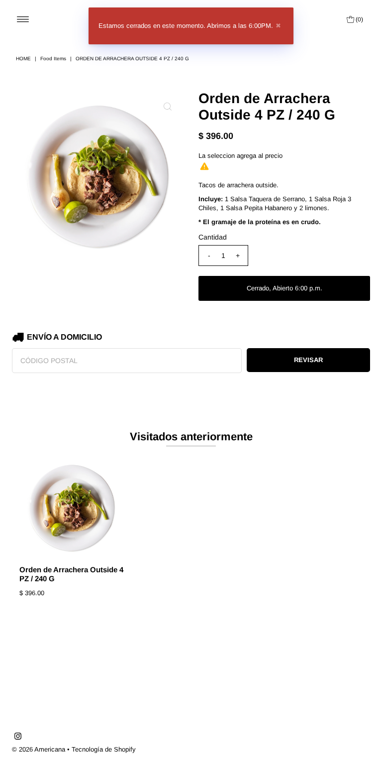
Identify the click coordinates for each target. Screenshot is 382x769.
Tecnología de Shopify (104, 749)
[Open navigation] (23, 19)
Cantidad (212, 237)
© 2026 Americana (38, 749)
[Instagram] (17, 737)
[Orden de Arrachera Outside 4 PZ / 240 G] (71, 508)
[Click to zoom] (168, 107)
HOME (23, 58)
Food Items (53, 58)
